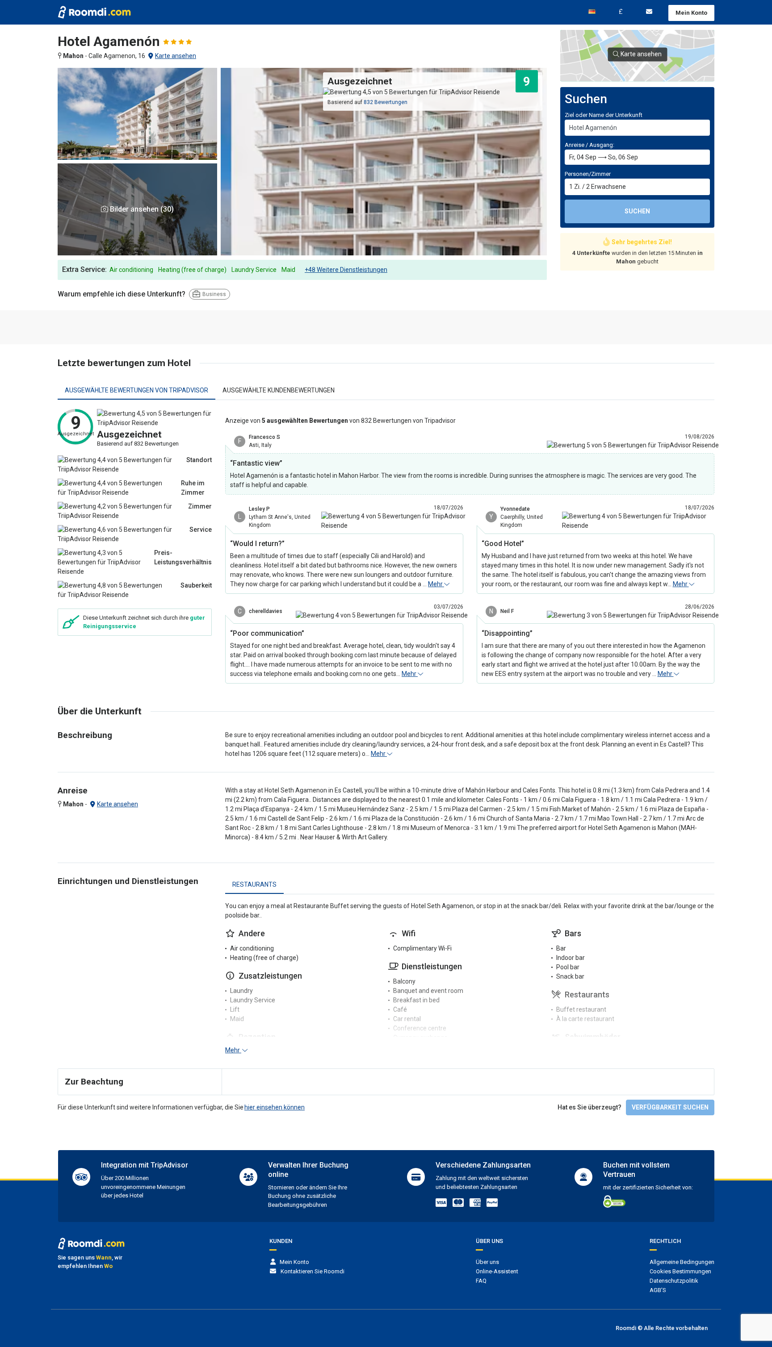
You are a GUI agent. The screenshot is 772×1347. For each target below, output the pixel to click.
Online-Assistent (497, 1271)
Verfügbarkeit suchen (670, 1107)
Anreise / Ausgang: (589, 145)
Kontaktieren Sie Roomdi (312, 1271)
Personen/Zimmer (588, 174)
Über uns (487, 1262)
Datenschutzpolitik (674, 1280)
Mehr (436, 584)
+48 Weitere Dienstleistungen (346, 269)
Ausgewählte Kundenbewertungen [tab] (278, 390)
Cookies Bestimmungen (680, 1271)
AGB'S (658, 1290)
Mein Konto (691, 12)
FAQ (481, 1280)
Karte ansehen (175, 55)
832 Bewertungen (385, 102)
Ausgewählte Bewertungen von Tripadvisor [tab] (136, 390)
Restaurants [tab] (254, 884)
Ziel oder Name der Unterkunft (603, 115)
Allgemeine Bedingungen (682, 1262)
